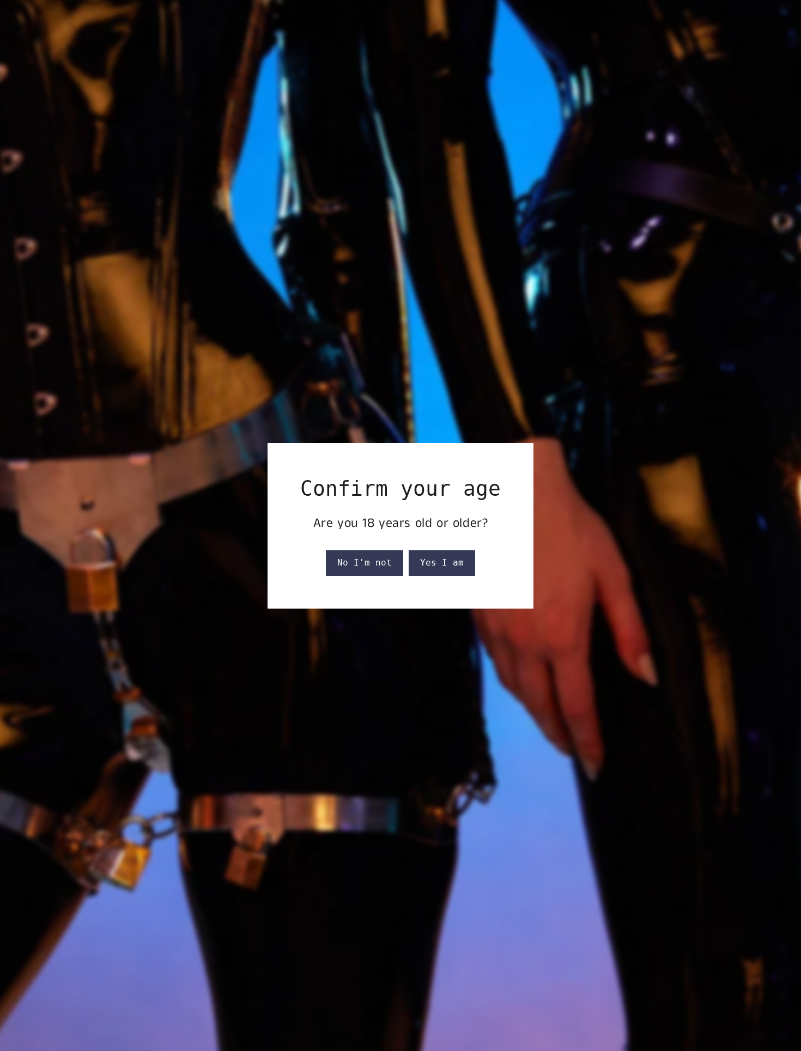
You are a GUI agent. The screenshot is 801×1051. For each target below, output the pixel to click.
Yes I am (442, 562)
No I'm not (364, 562)
